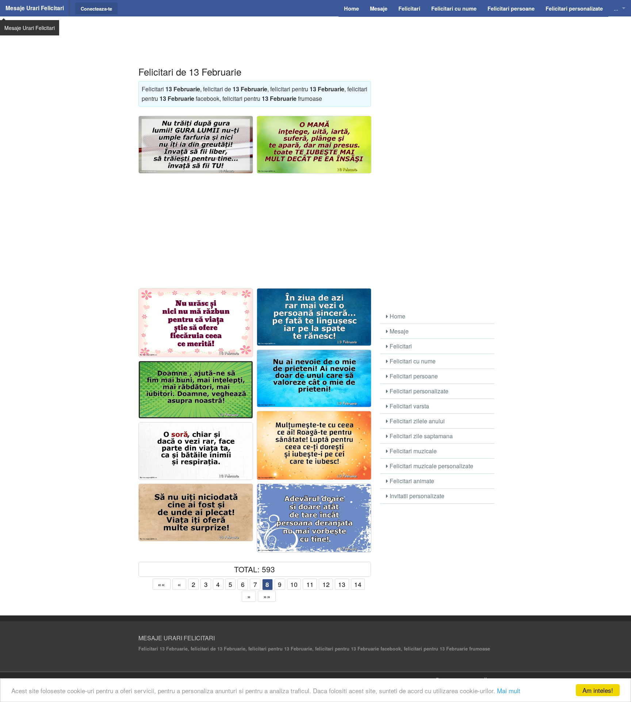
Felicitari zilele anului (416, 421)
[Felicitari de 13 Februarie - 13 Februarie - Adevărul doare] (314, 518)
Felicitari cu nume (412, 361)
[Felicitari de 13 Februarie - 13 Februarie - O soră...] (196, 451)
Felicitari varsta (408, 406)
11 (310, 584)
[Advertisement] (315, 34)
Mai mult (508, 690)
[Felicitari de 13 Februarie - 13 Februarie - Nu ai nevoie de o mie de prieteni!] (314, 378)
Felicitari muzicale (412, 451)
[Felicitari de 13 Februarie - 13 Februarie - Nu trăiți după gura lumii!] (196, 144)
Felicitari (400, 346)
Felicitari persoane (413, 376)
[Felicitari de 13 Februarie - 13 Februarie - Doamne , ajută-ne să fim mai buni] (196, 389)
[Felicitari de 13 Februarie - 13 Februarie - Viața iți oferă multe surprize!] (196, 512)
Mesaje (398, 331)
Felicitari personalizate (418, 391)
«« (161, 584)
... (616, 8)
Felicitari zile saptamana (420, 436)
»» (266, 596)
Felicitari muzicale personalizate (430, 466)
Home (396, 316)
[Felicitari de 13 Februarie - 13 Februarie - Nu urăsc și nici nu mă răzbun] (196, 323)
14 (358, 584)
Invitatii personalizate (416, 496)
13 (341, 584)
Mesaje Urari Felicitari (34, 8)
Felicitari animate (411, 481)
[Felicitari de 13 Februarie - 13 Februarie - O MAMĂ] (314, 144)
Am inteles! (597, 690)
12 (326, 584)
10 (294, 584)
